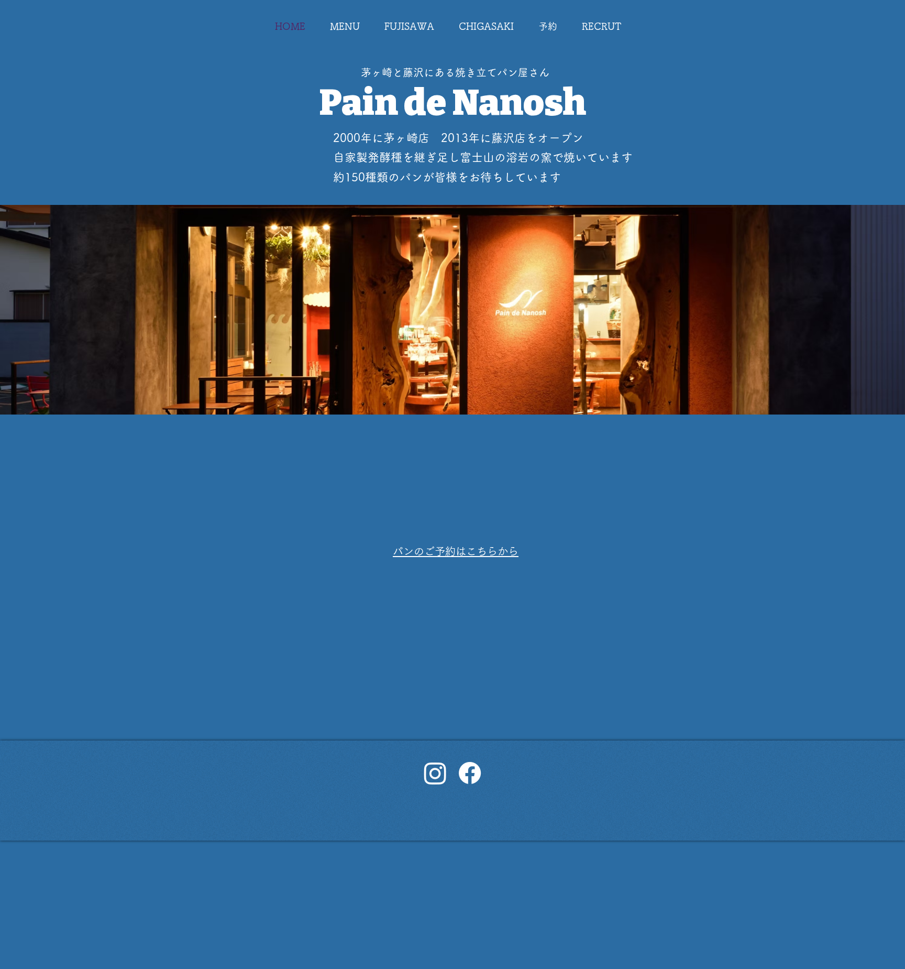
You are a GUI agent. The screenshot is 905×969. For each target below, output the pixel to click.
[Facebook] (469, 773)
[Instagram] (435, 773)
